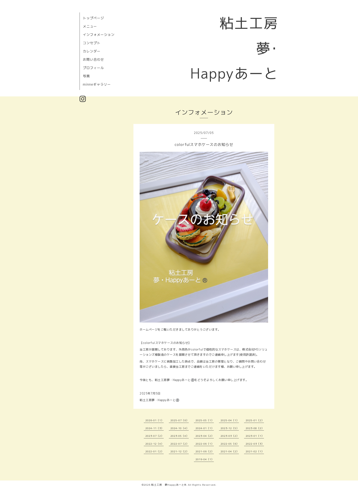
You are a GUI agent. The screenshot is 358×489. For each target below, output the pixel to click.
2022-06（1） (205, 443)
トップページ (93, 18)
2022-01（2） (154, 451)
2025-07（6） (180, 420)
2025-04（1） (230, 420)
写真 (86, 76)
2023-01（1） (255, 436)
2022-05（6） (230, 443)
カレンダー (91, 51)
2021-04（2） (230, 451)
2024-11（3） (154, 428)
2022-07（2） (180, 443)
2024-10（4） (180, 428)
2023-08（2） (255, 428)
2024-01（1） (205, 428)
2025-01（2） (255, 420)
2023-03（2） (230, 436)
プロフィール (93, 68)
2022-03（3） (255, 443)
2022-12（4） (154, 443)
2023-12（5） (230, 428)
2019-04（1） (205, 459)
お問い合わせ (93, 59)
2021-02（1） (255, 451)
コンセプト (91, 43)
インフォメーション (99, 34)
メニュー (90, 26)
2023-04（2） (205, 436)
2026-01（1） (154, 420)
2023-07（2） (154, 436)
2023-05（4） (180, 436)
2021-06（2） (205, 451)
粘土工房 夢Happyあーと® (168, 485)
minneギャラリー (97, 84)
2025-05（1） (205, 420)
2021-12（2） (180, 451)
